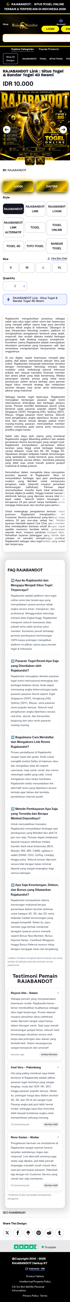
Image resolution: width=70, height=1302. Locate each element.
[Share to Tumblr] (59, 1232)
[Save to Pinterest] (38, 1232)
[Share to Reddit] (49, 1232)
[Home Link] (25, 25)
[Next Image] (63, 129)
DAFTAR (51, 186)
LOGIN (50, 28)
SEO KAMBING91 (14, 1212)
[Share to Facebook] (17, 1232)
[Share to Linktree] (28, 1232)
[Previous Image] (6, 129)
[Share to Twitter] (7, 1232)
